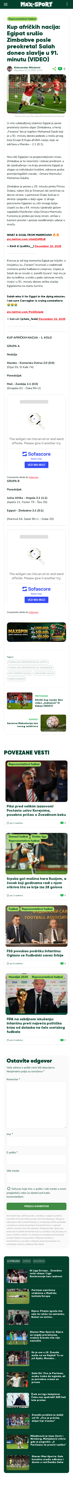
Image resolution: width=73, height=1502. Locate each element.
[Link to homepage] (36, 4)
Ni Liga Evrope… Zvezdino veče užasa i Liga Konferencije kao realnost (46, 1273)
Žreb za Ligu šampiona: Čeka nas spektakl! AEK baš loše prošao (48, 1397)
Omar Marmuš (16, 679)
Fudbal (13, 909)
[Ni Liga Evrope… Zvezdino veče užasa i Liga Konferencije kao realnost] (17, 1276)
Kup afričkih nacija (19, 673)
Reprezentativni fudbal (22, 19)
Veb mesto (13, 1170)
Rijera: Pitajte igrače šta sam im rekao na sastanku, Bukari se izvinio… (48, 1314)
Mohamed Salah (44, 673)
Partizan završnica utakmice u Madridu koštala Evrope (44, 1293)
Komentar (13, 1079)
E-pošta (12, 1152)
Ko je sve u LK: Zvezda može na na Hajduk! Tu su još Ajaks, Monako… (47, 1355)
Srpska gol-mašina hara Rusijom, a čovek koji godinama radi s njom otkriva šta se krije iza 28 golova (36, 882)
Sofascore (33, 477)
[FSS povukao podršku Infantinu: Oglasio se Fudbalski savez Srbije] (36, 926)
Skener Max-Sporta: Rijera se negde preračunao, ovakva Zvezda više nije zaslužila (46, 1336)
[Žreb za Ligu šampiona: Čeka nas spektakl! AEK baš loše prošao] (18, 1400)
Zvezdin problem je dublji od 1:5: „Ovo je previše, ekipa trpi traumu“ (47, 1417)
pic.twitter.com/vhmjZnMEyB (26, 239)
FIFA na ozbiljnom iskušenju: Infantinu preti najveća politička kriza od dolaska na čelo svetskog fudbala (36, 1025)
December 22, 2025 (48, 246)
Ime (10, 1134)
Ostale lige (39, 837)
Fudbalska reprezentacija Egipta (27, 662)
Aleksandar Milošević (27, 67)
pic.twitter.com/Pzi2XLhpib (25, 312)
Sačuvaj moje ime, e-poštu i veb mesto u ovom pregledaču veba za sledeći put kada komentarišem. (36, 1192)
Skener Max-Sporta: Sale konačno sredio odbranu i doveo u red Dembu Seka (48, 1459)
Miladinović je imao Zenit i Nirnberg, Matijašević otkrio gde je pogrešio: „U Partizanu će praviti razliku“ (48, 1440)
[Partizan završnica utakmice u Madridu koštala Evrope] (18, 1296)
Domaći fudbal (18, 837)
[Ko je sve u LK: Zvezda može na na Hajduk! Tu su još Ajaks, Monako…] (18, 1358)
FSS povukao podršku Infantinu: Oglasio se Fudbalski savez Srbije (35, 953)
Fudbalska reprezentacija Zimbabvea (30, 667)
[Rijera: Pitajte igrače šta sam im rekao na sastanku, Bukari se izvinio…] (18, 1317)
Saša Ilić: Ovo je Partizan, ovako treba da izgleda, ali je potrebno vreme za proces (48, 1378)
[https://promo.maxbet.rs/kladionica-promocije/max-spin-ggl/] (36, 632)
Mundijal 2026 (18, 977)
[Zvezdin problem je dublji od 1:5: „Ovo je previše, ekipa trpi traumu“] (18, 1421)
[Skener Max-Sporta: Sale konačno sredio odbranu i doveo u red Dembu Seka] (18, 1462)
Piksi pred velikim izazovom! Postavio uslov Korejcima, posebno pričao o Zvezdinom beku (36, 810)
